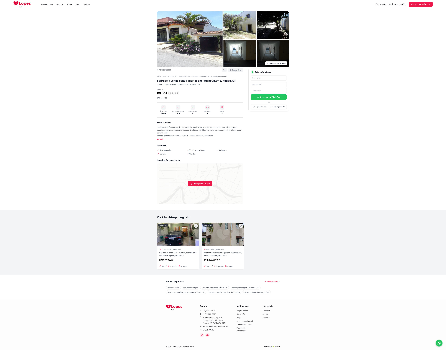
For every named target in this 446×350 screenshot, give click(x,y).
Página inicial (242, 311)
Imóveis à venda (173, 288)
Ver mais (160, 139)
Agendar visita (261, 107)
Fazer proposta (279, 107)
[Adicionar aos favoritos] (196, 226)
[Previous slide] (160, 234)
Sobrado (195, 76)
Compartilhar (236, 70)
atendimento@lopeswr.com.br (215, 326)
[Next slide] (196, 234)
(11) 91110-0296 (209, 314)
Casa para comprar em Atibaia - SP (214, 288)
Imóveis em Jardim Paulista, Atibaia (256, 292)
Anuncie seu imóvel (419, 4)
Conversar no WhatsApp (270, 97)
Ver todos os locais (271, 282)
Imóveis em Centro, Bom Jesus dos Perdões (224, 292)
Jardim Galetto (184, 76)
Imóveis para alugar (190, 288)
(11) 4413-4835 (209, 311)
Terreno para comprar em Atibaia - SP (245, 288)
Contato (86, 4)
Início (159, 76)
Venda (165, 76)
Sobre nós (241, 314)
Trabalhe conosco (244, 325)
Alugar (69, 4)
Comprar (59, 4)
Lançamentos (47, 4)
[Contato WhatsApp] (439, 343)
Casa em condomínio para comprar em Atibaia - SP (186, 292)
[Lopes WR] (174, 307)
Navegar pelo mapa (201, 184)
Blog (77, 4)
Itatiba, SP (173, 76)
